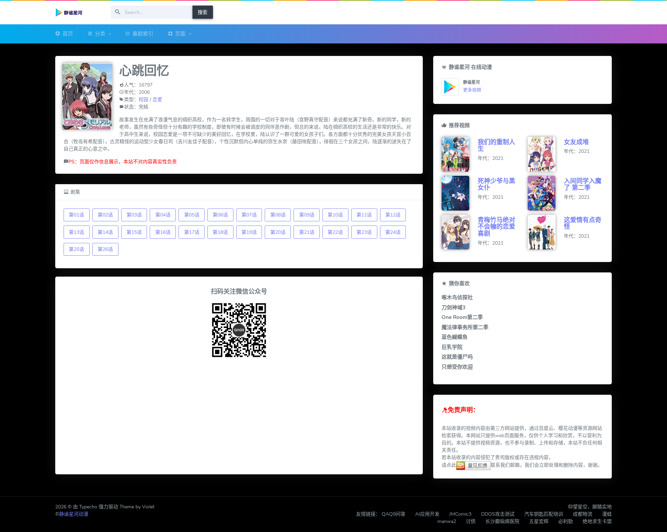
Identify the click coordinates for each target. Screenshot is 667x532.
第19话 (249, 232)
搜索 (202, 12)
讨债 (471, 521)
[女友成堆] (546, 154)
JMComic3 (460, 514)
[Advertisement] (239, 417)
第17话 (191, 232)
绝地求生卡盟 (597, 521)
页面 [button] (180, 33)
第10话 (335, 215)
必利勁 (565, 521)
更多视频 (472, 90)
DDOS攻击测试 (497, 514)
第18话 (220, 232)
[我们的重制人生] (460, 154)
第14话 (105, 232)
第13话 (76, 232)
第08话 (278, 215)
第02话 (105, 215)
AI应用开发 (427, 514)
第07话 (249, 215)
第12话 (393, 215)
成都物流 (582, 514)
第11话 (364, 215)
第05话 (191, 215)
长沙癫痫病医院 (502, 521)
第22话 (335, 232)
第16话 (163, 232)
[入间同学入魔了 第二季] (546, 193)
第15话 (134, 232)
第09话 (306, 215)
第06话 (220, 215)
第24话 (393, 232)
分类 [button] (100, 33)
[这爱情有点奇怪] (546, 232)
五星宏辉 (539, 521)
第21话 (306, 232)
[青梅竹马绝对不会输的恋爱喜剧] (460, 232)
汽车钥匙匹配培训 (543, 514)
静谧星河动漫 (73, 514)
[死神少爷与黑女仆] (460, 193)
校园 (143, 99)
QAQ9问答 (393, 514)
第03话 (134, 215)
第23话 (364, 232)
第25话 (76, 249)
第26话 (105, 249)
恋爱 (157, 99)
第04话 (163, 215)
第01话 (76, 215)
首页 (68, 33)
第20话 (278, 232)
